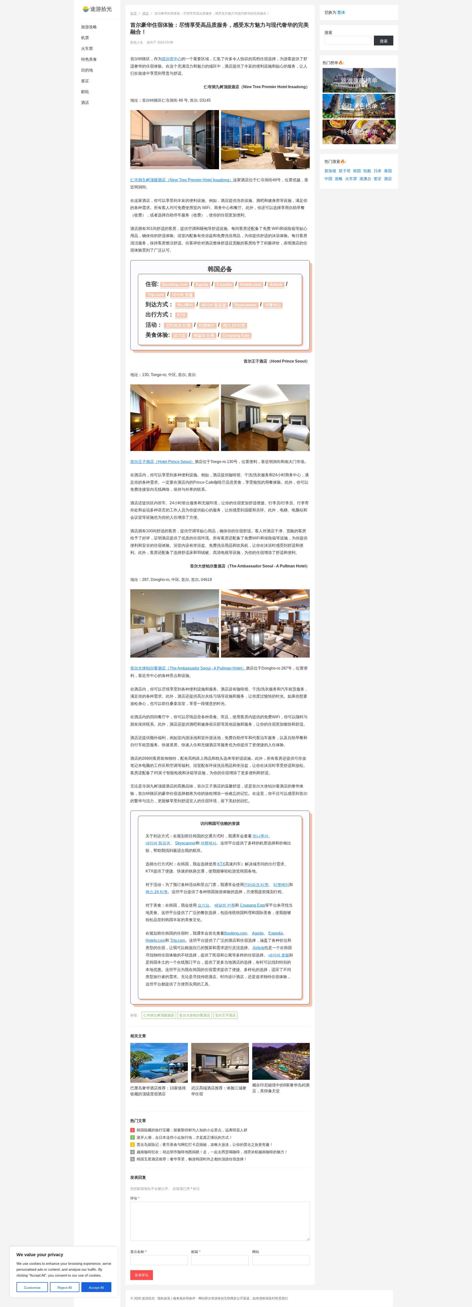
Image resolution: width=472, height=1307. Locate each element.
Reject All (65, 1288)
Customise (32, 1288)
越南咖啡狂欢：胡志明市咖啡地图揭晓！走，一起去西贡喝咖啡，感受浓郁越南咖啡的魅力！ (212, 1152)
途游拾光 (101, 9)
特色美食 (89, 59)
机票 (85, 38)
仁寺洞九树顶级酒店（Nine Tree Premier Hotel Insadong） (181, 180)
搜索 (328, 32)
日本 (378, 171)
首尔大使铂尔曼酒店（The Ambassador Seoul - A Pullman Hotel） (188, 668)
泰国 (388, 171)
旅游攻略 (89, 27)
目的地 (87, 70)
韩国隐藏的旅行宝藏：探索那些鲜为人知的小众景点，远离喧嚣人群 (192, 1130)
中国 (328, 179)
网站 (255, 1252)
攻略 (339, 179)
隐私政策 (164, 1298)
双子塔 (345, 171)
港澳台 (365, 179)
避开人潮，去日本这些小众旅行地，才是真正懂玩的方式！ (185, 1137)
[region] (64, 1272)
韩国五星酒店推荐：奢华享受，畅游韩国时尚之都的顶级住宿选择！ (192, 1159)
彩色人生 (136, 42)
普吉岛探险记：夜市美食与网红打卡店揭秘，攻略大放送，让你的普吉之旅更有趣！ (205, 1144)
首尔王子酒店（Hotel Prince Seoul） (162, 462)
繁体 (341, 12)
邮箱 (195, 1252)
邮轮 (85, 92)
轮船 (367, 171)
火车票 (87, 48)
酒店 (85, 102)
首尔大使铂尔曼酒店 (194, 1015)
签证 (85, 81)
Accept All (96, 1288)
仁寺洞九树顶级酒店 (158, 1015)
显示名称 (138, 1252)
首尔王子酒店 (225, 1015)
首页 (133, 13)
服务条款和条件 (184, 1298)
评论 (134, 1198)
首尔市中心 (171, 59)
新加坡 (330, 171)
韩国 (357, 171)
